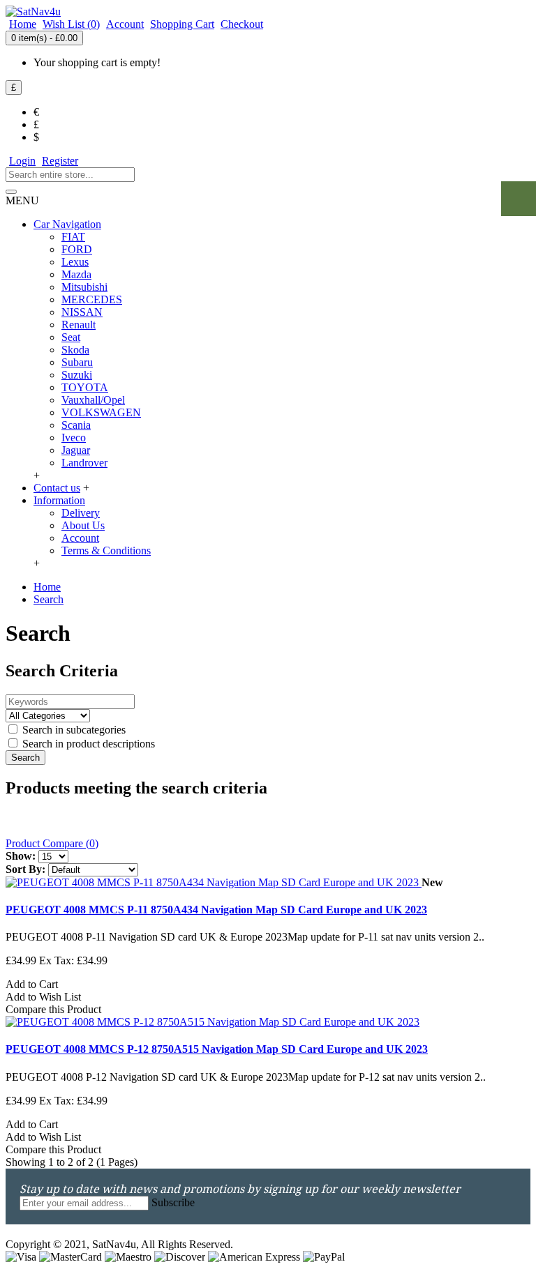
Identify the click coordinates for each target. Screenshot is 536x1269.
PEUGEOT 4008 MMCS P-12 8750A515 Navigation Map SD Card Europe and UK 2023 (217, 1049)
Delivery (80, 513)
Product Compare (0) (52, 843)
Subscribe (173, 1202)
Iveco (73, 437)
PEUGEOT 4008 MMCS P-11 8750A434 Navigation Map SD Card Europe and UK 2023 (216, 909)
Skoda (75, 350)
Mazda (76, 274)
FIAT (73, 237)
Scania (76, 425)
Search (49, 599)
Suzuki (76, 375)
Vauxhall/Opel (93, 400)
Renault (78, 324)
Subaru (77, 362)
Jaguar (75, 450)
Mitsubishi (84, 287)
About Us (83, 525)
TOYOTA (84, 387)
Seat (70, 337)
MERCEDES (91, 299)
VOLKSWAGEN (101, 412)
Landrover (84, 463)
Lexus (75, 262)
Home (47, 587)
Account (80, 538)
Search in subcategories (73, 730)
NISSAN (82, 312)
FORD (76, 249)
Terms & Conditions (106, 550)
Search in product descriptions (87, 744)
